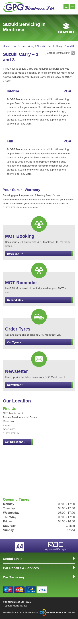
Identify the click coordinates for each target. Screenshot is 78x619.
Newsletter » (15, 384)
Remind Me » (15, 300)
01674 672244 (11, 433)
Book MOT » (15, 253)
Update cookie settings (16, 606)
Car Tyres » (14, 342)
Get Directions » (15, 441)
